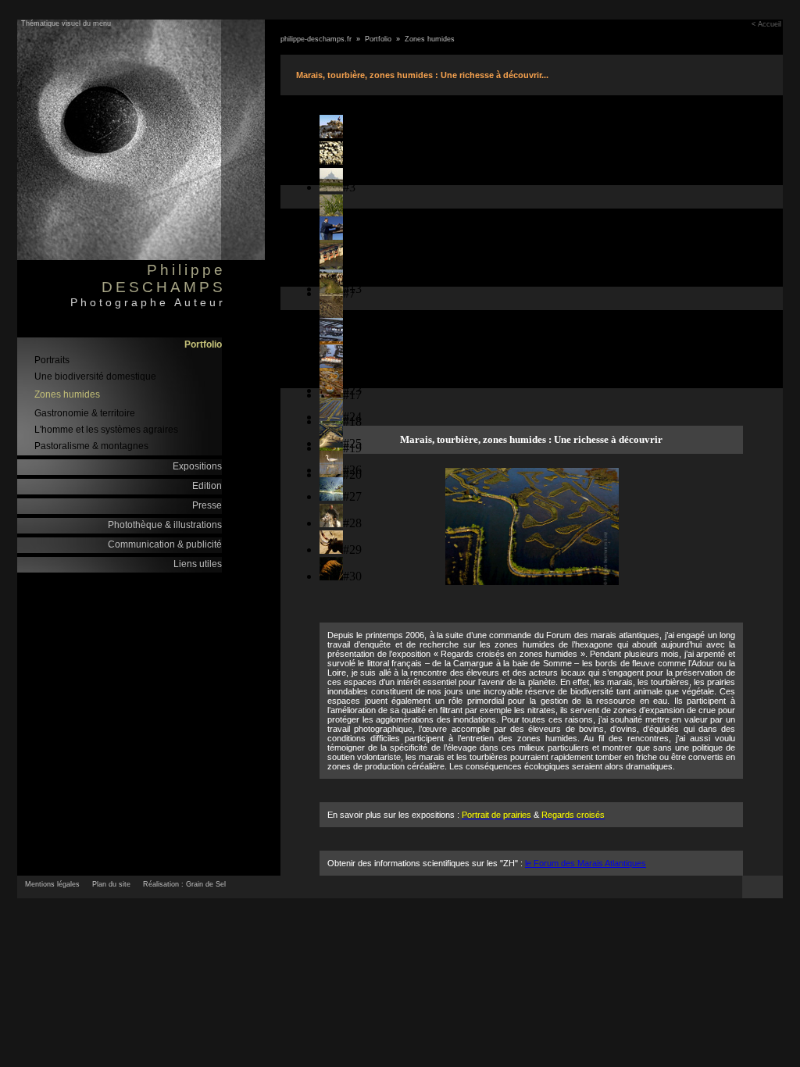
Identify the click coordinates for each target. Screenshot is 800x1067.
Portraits (52, 360)
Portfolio (203, 344)
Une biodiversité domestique (95, 376)
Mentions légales (52, 884)
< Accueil (766, 24)
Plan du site (111, 884)
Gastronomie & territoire (84, 413)
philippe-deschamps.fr (316, 39)
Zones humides (67, 394)
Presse (207, 505)
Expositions (197, 466)
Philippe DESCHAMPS (164, 278)
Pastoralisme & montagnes (91, 446)
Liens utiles (197, 563)
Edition (207, 485)
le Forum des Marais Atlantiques (585, 863)
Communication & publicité (165, 544)
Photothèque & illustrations (165, 524)
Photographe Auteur (148, 302)
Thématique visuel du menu (66, 23)
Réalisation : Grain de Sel (184, 884)
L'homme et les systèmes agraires (106, 429)
